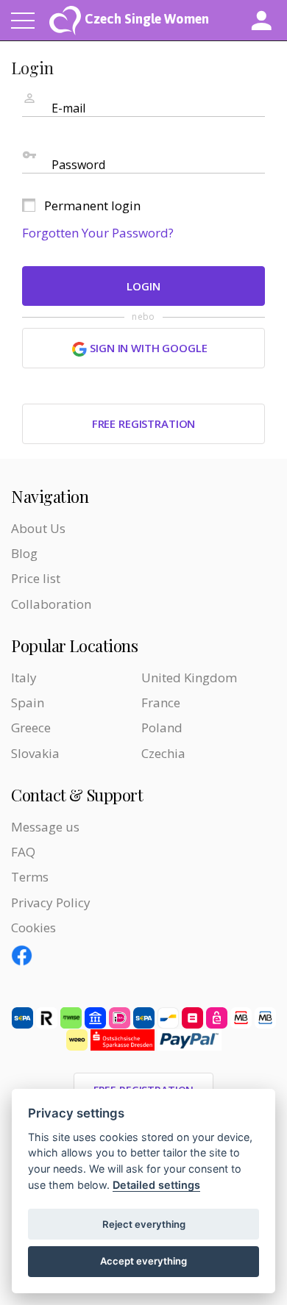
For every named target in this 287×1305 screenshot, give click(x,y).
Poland (162, 727)
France (160, 702)
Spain (27, 702)
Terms (30, 876)
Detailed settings (156, 1185)
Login (143, 286)
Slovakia (35, 753)
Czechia (163, 753)
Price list (35, 578)
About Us (38, 528)
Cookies (33, 927)
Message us (45, 826)
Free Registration (143, 423)
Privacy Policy (51, 902)
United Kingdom (189, 677)
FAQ (23, 851)
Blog (24, 553)
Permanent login (92, 205)
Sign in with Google (147, 347)
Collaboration (51, 604)
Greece (31, 727)
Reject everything (143, 1224)
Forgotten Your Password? (98, 232)
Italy (24, 677)
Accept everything (143, 1261)
